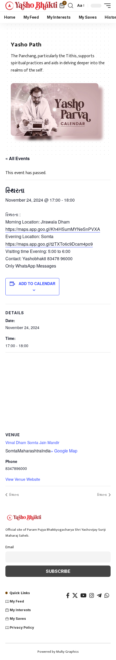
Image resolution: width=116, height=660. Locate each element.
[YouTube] (83, 595)
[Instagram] (91, 595)
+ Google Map (64, 450)
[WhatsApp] (107, 595)
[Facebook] (68, 595)
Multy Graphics (67, 652)
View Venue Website (22, 479)
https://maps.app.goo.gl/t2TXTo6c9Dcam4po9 (49, 244)
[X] (75, 595)
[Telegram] (99, 595)
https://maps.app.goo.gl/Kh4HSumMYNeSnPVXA (52, 229)
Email (9, 547)
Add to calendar (37, 283)
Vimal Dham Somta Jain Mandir (32, 442)
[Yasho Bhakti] (31, 5)
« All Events (17, 158)
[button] (70, 5)
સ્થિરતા (13, 494)
